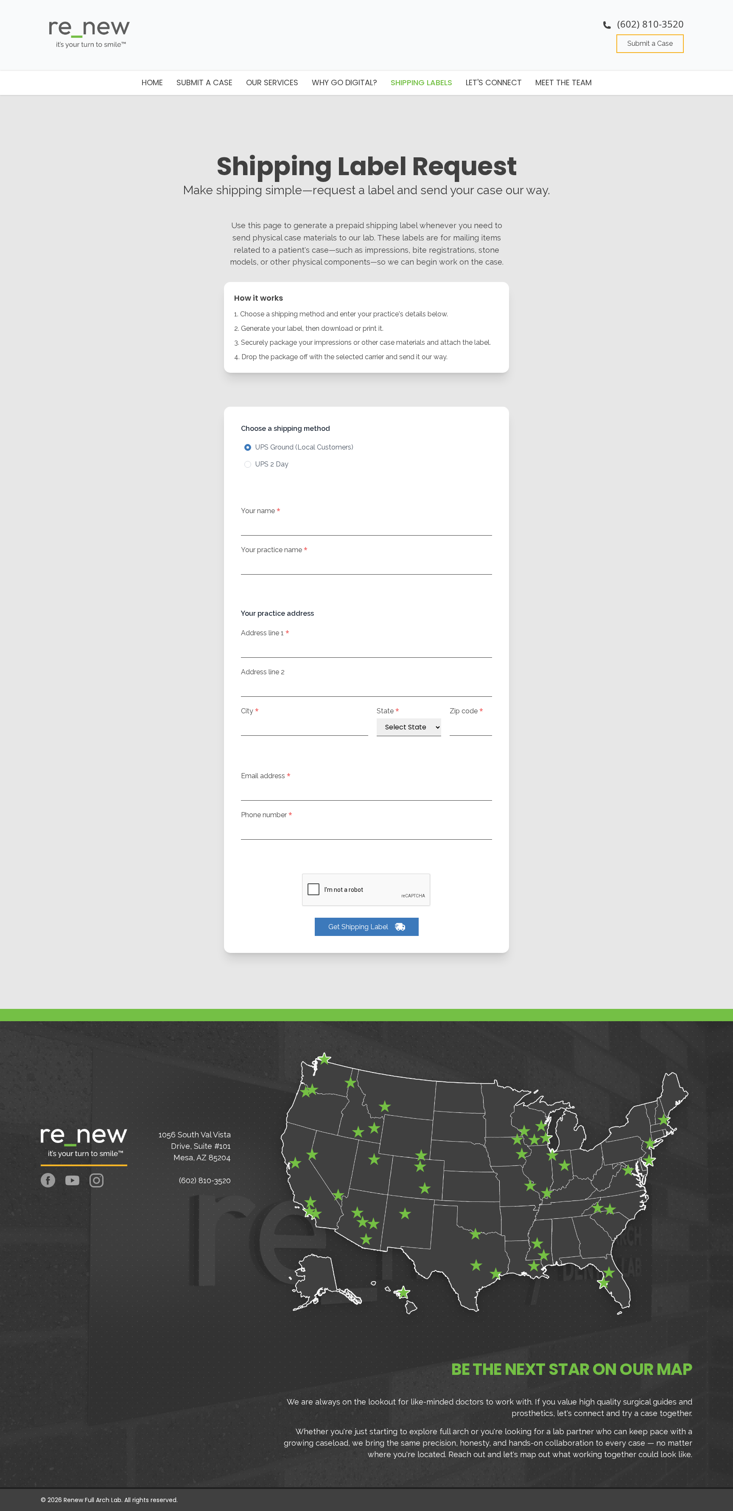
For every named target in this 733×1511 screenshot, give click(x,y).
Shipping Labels (421, 82)
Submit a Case (650, 43)
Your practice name (274, 550)
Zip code (466, 711)
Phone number (266, 815)
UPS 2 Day (271, 464)
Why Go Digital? (344, 82)
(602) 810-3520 (649, 23)
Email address (266, 776)
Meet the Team (563, 82)
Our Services (272, 82)
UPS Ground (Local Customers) (304, 447)
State (388, 711)
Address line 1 (265, 633)
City (250, 711)
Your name (260, 511)
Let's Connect (494, 82)
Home (152, 82)
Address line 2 (263, 672)
